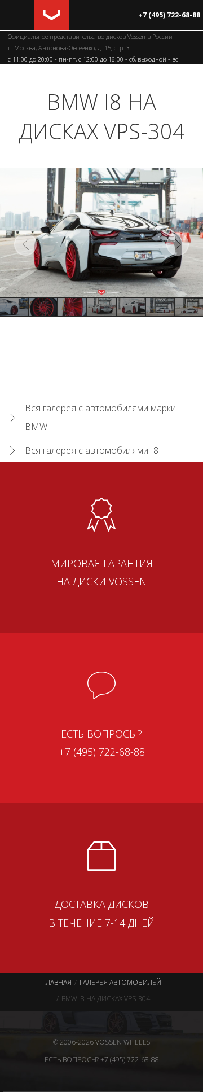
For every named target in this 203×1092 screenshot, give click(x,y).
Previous (25, 244)
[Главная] (51, 15)
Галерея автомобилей (120, 982)
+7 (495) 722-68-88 (169, 15)
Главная (57, 982)
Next (177, 244)
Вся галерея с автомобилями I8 (91, 450)
